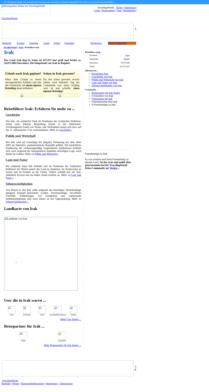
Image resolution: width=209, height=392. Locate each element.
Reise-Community (117, 43)
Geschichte (13, 114)
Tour (119, 10)
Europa (20, 43)
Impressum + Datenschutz (59, 383)
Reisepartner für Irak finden (106, 93)
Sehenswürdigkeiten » (17, 201)
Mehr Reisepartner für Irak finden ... (62, 345)
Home (119, 7)
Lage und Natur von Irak (104, 82)
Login (97, 10)
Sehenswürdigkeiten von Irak (107, 85)
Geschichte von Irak (102, 76)
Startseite (6, 43)
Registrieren (129, 10)
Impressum (130, 7)
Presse (15, 383)
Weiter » (114, 168)
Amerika (33, 43)
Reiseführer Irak (100, 73)
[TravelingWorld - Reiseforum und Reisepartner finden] (25, 13)
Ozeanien (69, 43)
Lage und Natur (16, 159)
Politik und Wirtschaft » (46, 154)
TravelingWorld (9, 18)
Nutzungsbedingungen (32, 383)
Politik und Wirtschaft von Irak (107, 79)
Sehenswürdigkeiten (19, 183)
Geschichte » (65, 130)
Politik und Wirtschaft (21, 136)
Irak (98, 52)
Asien (46, 43)
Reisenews (96, 43)
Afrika (56, 43)
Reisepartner (108, 10)
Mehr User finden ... (70, 319)
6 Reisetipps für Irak (102, 98)
